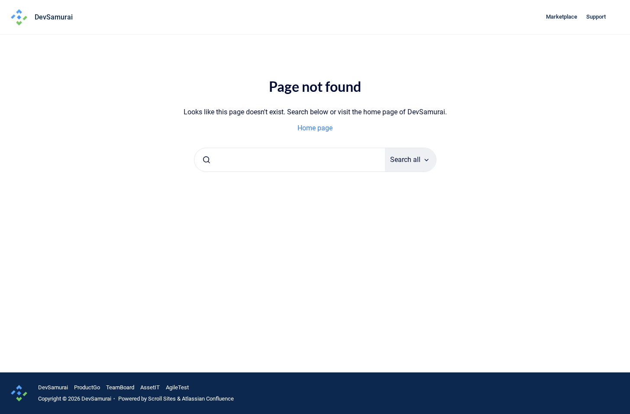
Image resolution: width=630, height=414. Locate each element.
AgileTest (177, 387)
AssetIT (150, 387)
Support (596, 16)
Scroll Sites (162, 398)
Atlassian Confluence (208, 398)
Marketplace (561, 16)
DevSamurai (53, 387)
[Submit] (206, 160)
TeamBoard (120, 387)
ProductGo (87, 387)
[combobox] (289, 159)
